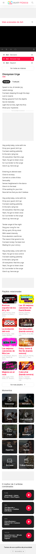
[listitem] (18, 55)
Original (6, 82)
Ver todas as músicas (18, 68)
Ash (3, 77)
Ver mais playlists (16, 385)
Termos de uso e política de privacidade (18, 547)
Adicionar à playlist (32, 55)
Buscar (32, 2)
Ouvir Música (18, 2)
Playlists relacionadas (12, 291)
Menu (3, 2)
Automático (18, 551)
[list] (18, 59)
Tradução (15, 82)
